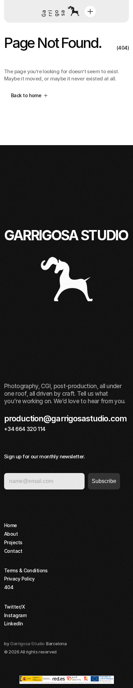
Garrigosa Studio (27, 643)
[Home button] (59, 11)
